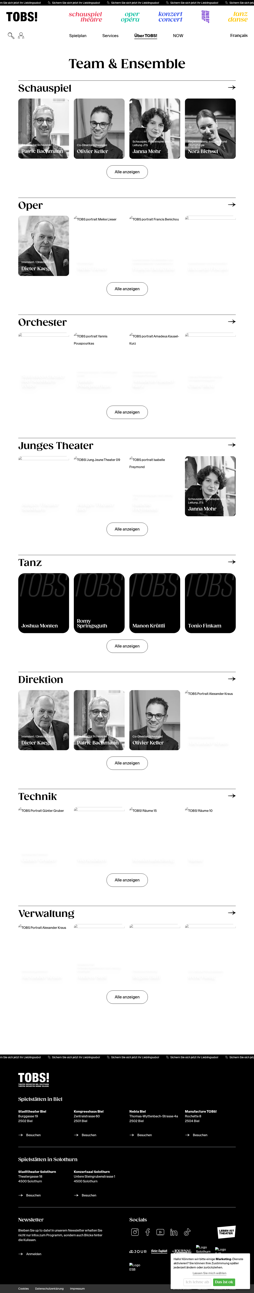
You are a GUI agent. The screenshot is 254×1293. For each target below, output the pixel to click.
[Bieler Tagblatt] (159, 1251)
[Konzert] (171, 17)
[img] (21, 16)
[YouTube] (160, 1232)
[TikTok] (187, 1232)
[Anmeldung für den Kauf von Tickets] (21, 35)
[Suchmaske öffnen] (11, 35)
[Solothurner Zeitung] (203, 1251)
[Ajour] (137, 1251)
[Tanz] (238, 17)
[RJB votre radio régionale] (222, 1251)
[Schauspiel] (85, 17)
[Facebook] (147, 1232)
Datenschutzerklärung (49, 1288)
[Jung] (205, 16)
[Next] (231, 87)
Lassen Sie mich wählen (209, 1273)
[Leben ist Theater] (226, 1232)
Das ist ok (224, 1282)
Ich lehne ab (197, 1282)
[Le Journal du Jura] (181, 1251)
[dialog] (210, 1271)
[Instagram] (134, 1232)
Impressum (77, 1288)
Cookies (23, 1288)
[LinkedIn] (173, 1232)
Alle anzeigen (127, 171)
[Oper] (130, 18)
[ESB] (135, 1267)
